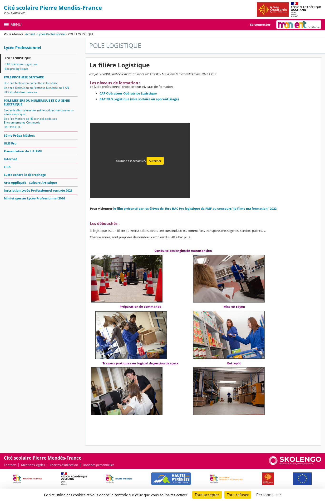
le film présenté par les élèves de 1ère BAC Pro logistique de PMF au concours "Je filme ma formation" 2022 (194, 208)
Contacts (10, 465)
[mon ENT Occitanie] (298, 24)
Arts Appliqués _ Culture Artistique (30, 182)
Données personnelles (98, 465)
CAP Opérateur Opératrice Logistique (128, 93)
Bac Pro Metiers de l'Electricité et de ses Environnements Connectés (30, 120)
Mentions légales (33, 465)
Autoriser (155, 161)
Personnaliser (268, 494)
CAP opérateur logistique (21, 64)
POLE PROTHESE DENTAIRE (24, 77)
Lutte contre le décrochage (25, 175)
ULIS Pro (10, 143)
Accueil (30, 34)
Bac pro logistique (16, 69)
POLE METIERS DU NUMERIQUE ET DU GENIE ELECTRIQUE (37, 102)
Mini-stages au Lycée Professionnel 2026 (34, 198)
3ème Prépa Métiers (19, 135)
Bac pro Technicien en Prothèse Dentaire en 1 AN (36, 88)
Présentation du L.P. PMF (23, 151)
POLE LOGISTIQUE (18, 58)
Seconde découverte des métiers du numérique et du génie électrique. (39, 112)
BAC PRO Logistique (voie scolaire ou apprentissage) (139, 99)
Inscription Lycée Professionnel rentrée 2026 (38, 190)
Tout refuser (238, 494)
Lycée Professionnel (51, 34)
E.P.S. (7, 167)
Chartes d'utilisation (64, 465)
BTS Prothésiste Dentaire (20, 92)
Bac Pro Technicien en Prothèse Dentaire (31, 83)
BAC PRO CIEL (13, 127)
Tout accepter (207, 494)
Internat (10, 159)
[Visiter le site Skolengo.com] (295, 464)
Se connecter (260, 24)
